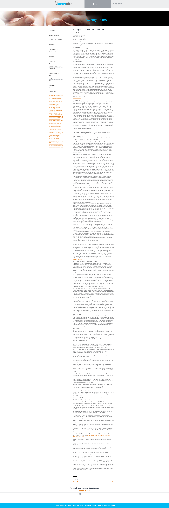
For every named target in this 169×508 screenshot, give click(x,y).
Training (50, 75)
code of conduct (58, 105)
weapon (61, 145)
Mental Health (110, 481)
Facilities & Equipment (53, 51)
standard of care (57, 142)
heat (62, 116)
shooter (55, 139)
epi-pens (58, 111)
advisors (59, 95)
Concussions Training (73, 9)
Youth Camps (52, 87)
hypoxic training (53, 117)
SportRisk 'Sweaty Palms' (54, 35)
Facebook (58, 113)
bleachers (50, 101)
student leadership (55, 144)
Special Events (52, 68)
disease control (59, 110)
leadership (55, 119)
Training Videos (93, 9)
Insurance (51, 119)
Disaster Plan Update (78, 481)
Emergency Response (53, 49)
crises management (58, 108)
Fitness (50, 54)
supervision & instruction (54, 73)
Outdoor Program (52, 63)
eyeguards (55, 113)
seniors (55, 138)
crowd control (51, 110)
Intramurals (51, 56)
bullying (57, 101)
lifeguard (57, 120)
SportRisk (63, 3)
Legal (50, 58)
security (52, 138)
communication (52, 107)
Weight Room (52, 85)
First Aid (62, 113)
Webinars (51, 83)
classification (53, 104)
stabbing (53, 142)
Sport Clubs (51, 70)
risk (49, 133)
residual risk (58, 132)
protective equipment (54, 130)
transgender (51, 145)
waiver (59, 145)
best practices (60, 99)
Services (101, 9)
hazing (76, 479)
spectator (57, 141)
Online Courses (84, 9)
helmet (50, 117)
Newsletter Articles (53, 33)
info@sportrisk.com (99, 4)
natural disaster (52, 124)
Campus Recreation (53, 46)
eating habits (53, 111)
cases (59, 101)
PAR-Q (53, 129)
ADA (57, 95)
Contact (121, 9)
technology (60, 144)
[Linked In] (120, 3)
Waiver (50, 80)
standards (50, 144)
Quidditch (59, 130)
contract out (51, 108)
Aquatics (51, 42)
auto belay (53, 98)
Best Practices (63, 9)
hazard (50, 116)
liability (54, 120)
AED (62, 95)
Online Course (52, 61)
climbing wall (58, 104)
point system (57, 129)
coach (50, 105)
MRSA (59, 123)
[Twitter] (115, 3)
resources (61, 132)
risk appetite (52, 133)
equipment (51, 113)
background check (58, 98)
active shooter (53, 95)
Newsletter (115, 9)
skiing (57, 139)
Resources (107, 9)
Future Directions (51, 114)
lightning (61, 120)
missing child (55, 123)
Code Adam (53, 105)
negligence (57, 124)
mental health (51, 123)
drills (50, 111)
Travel (50, 78)
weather (50, 147)
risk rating (58, 136)
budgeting (53, 101)
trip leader (54, 145)
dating (54, 110)
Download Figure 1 (77, 259)
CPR (54, 108)
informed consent (60, 117)
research (53, 132)
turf (56, 145)
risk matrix (54, 136)
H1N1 (61, 114)
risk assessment (57, 133)
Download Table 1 (77, 98)
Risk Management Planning (55, 66)
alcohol (50, 96)
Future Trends (57, 114)
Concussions (80, 505)
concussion (58, 107)
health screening (57, 116)
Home (57, 505)
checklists (53, 102)
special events (53, 141)
